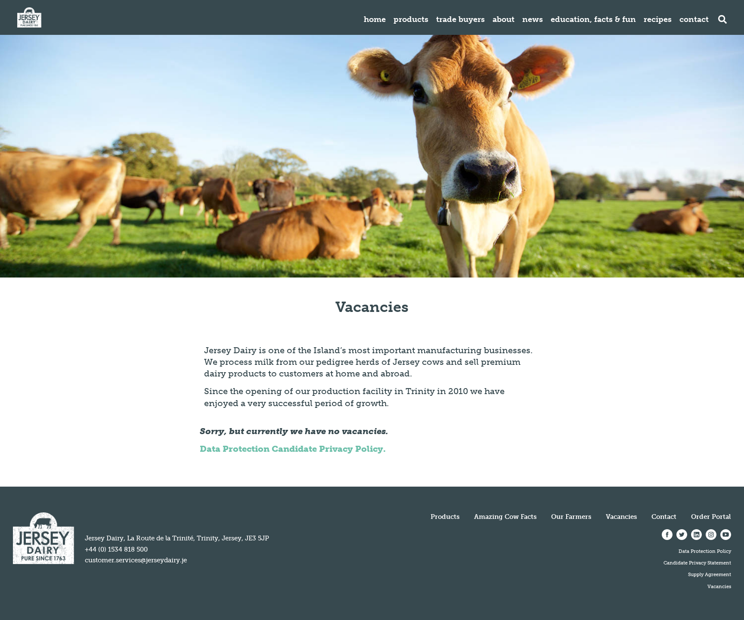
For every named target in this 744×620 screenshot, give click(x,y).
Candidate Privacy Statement (697, 563)
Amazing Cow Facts (505, 517)
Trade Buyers (460, 19)
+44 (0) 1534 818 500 (116, 549)
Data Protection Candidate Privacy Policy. (293, 449)
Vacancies (621, 517)
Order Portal (711, 517)
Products (411, 19)
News (532, 19)
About (504, 19)
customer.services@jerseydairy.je (136, 560)
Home (375, 19)
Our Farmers (571, 517)
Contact (694, 19)
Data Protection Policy (705, 551)
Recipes (658, 19)
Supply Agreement (709, 574)
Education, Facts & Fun (593, 19)
